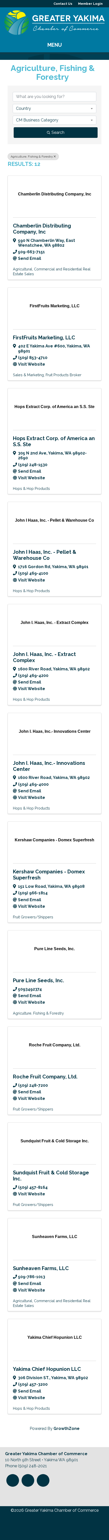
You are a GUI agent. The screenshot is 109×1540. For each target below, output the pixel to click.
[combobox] (54, 108)
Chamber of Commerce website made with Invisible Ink (51, 1526)
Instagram (12, 1480)
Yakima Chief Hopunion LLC (47, 1369)
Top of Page (14, 1494)
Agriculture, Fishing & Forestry (32, 156)
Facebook (28, 1480)
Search (57, 132)
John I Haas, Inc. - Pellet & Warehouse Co (44, 555)
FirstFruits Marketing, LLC (44, 338)
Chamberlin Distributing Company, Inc (42, 229)
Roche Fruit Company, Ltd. (45, 1077)
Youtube (43, 1480)
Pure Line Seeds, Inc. (38, 980)
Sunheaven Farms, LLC (41, 1268)
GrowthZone (66, 1428)
